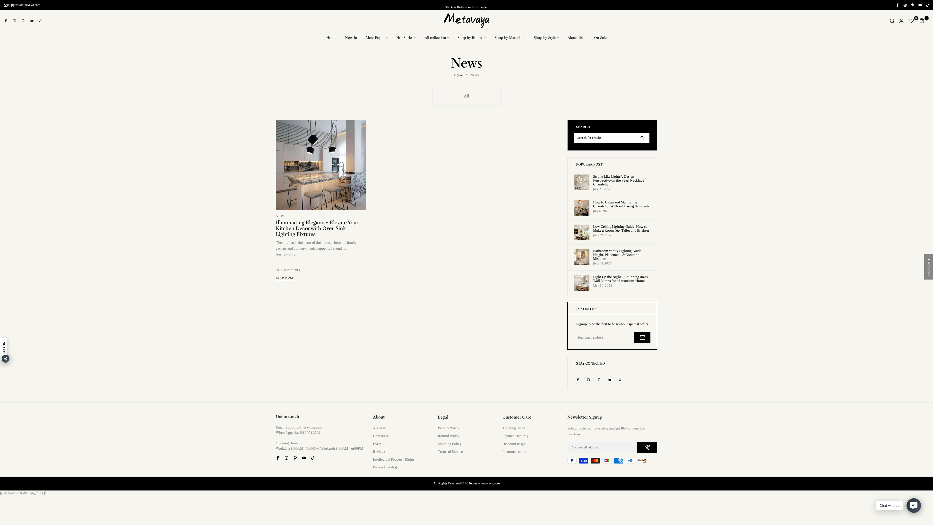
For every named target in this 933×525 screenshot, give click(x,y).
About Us (575, 37)
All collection (435, 37)
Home (331, 37)
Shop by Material (508, 37)
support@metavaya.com (24, 5)
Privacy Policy (448, 428)
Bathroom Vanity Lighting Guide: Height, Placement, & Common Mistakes (617, 255)
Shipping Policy (449, 444)
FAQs (377, 444)
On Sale (600, 37)
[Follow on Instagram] (905, 4)
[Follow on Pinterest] (912, 4)
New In (351, 37)
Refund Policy (448, 436)
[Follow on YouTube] (920, 4)
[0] (911, 20)
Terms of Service (450, 451)
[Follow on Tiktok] (927, 4)
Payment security (515, 436)
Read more (285, 277)
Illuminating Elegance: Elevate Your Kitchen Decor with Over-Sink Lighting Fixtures (317, 228)
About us (380, 428)
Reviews (379, 451)
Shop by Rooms (470, 37)
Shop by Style (545, 37)
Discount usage (514, 444)
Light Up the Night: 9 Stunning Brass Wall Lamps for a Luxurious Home (620, 278)
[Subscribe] (642, 337)
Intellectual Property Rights (394, 459)
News (281, 216)
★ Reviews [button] (929, 267)
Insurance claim (514, 451)
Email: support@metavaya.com (299, 427)
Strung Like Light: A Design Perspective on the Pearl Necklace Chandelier (618, 180)
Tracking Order (513, 428)
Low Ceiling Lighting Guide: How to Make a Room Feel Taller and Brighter (621, 228)
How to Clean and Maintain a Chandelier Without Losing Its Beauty (621, 204)
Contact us (381, 436)
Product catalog (385, 467)
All (466, 95)
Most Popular (377, 37)
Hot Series (404, 37)
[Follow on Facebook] (897, 4)
